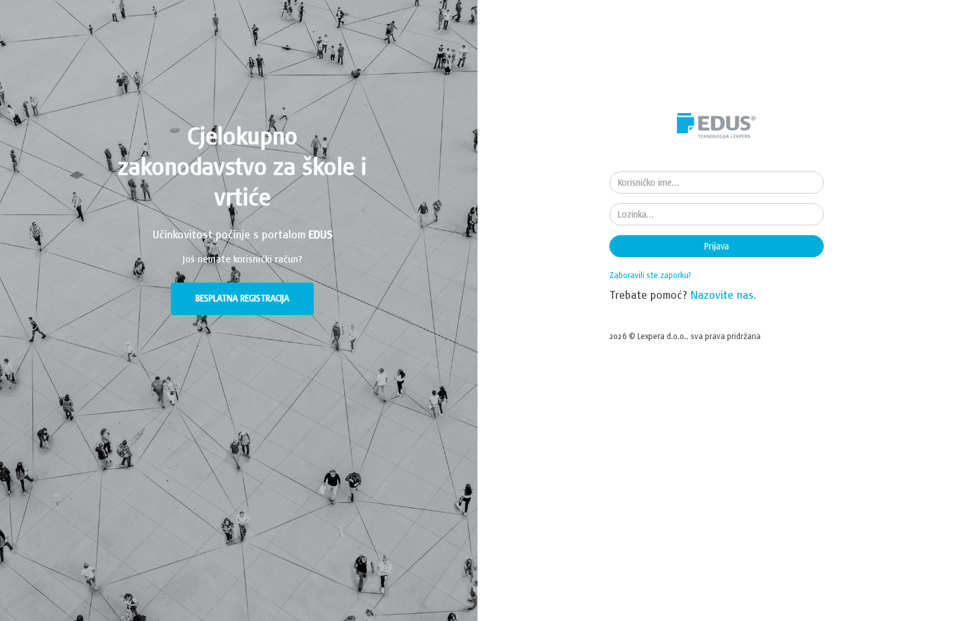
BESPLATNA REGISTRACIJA (242, 298)
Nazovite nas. (724, 294)
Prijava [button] (716, 246)
